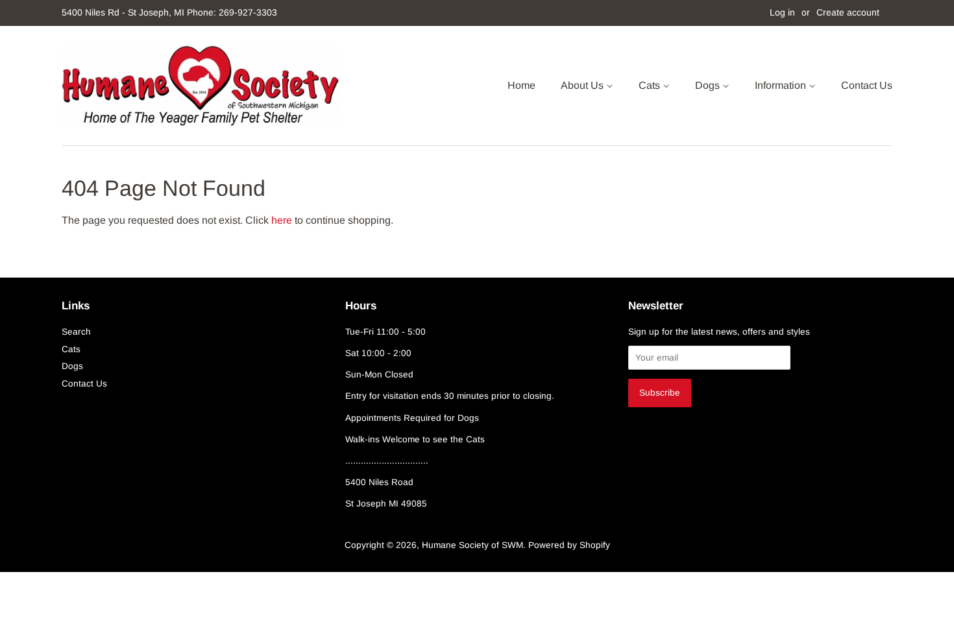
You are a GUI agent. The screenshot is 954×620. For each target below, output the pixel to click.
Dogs (708, 85)
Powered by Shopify (569, 545)
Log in (782, 12)
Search (76, 332)
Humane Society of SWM (472, 545)
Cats (651, 85)
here (281, 220)
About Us (583, 85)
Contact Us (866, 85)
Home (521, 85)
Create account (847, 12)
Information (782, 85)
